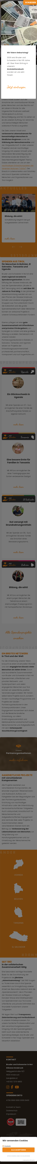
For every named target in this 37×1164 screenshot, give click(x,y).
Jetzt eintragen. (16, 87)
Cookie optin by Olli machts (29, 1160)
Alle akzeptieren (18, 1150)
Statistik (7, 1146)
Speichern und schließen (18, 1156)
